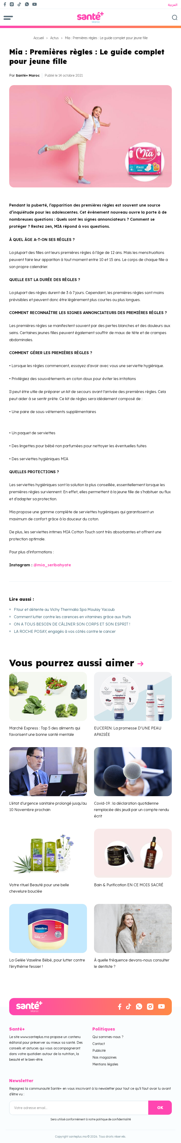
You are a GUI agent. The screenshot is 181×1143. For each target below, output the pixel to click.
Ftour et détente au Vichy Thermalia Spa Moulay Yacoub (64, 609)
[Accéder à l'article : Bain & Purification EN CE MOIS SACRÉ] (133, 852)
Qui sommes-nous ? (107, 1037)
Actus (54, 38)
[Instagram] (12, 4)
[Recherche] (174, 17)
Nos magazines (104, 1057)
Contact (98, 1044)
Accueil (38, 38)
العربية (172, 5)
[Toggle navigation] (8, 17)
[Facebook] (5, 4)
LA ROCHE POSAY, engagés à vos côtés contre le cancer (65, 631)
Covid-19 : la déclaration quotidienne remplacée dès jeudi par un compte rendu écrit (131, 809)
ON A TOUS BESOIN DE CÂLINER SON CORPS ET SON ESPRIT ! (72, 624)
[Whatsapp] (27, 4)
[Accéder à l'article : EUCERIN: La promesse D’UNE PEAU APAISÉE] (133, 696)
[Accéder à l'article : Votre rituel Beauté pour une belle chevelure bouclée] (48, 852)
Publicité (99, 1050)
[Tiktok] (19, 4)
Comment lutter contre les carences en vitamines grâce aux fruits (72, 616)
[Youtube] (36, 4)
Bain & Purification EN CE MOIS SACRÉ (128, 884)
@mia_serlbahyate (52, 565)
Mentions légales (105, 1064)
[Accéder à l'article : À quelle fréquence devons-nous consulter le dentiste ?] (133, 928)
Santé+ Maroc (28, 75)
